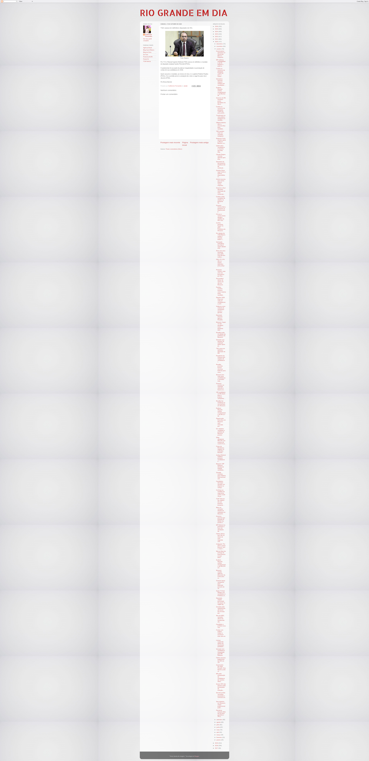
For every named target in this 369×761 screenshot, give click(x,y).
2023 (216, 34)
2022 (216, 36)
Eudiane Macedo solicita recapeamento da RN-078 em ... (221, 563)
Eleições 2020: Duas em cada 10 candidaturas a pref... (220, 301)
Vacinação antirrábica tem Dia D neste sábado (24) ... (221, 245)
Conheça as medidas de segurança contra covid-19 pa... (220, 493)
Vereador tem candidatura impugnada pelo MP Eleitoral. (220, 652)
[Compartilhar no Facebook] (198, 86)
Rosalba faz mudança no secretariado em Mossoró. (221, 403)
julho (218, 724)
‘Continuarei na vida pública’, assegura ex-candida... (221, 118)
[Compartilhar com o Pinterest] (200, 86)
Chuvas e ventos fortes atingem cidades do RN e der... (220, 217)
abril (217, 732)
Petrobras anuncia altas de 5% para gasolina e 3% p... (221, 713)
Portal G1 (146, 59)
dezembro (219, 44)
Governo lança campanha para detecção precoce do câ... (220, 584)
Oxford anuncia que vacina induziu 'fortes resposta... (220, 182)
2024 (216, 31)
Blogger (196, 756)
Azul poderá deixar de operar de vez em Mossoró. (220, 281)
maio (218, 730)
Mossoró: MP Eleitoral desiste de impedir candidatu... (220, 467)
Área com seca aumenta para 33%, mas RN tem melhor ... (220, 254)
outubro (219, 49)
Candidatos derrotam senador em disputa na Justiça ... (220, 484)
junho (218, 727)
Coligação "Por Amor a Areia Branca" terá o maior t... (220, 546)
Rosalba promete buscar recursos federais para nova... (221, 368)
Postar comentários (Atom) (174, 149)
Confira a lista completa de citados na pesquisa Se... (220, 200)
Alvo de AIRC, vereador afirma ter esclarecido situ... (220, 619)
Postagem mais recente (170, 142)
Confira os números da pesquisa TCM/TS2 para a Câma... (220, 72)
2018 (216, 745)
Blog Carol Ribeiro (148, 50)
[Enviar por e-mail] (193, 86)
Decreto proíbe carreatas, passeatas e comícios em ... (220, 696)
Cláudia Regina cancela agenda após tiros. (221, 157)
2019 (216, 743)
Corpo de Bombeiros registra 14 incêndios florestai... (220, 449)
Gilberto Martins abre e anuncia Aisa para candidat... (221, 126)
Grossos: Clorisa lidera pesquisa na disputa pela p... (221, 208)
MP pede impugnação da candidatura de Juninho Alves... (220, 677)
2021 (216, 39)
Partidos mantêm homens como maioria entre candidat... (221, 291)
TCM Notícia (147, 61)
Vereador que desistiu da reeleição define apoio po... (220, 343)
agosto (218, 722)
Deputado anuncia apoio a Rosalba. (219, 317)
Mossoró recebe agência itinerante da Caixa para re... (220, 574)
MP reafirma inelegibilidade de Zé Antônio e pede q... (220, 63)
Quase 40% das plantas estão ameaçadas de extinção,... (221, 687)
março (218, 735)
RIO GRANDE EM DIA (184, 12)
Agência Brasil (147, 47)
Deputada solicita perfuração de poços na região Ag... (220, 601)
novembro (219, 46)
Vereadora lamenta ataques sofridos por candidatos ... (221, 82)
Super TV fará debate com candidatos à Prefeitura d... (221, 593)
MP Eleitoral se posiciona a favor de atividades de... (220, 528)
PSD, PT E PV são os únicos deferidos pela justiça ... (220, 263)
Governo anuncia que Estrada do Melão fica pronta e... (220, 519)
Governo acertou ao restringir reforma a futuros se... (220, 386)
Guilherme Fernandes (148, 35)
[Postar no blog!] (194, 86)
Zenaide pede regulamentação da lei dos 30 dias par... (220, 610)
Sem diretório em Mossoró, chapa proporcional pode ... (221, 705)
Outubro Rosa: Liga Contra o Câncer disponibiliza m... (221, 173)
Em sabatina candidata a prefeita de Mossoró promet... (220, 432)
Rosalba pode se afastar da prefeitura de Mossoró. (221, 335)
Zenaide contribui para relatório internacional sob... (221, 476)
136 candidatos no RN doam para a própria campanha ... (221, 395)
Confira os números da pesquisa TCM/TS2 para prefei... (220, 110)
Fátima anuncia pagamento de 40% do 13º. (221, 660)
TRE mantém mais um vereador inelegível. (220, 134)
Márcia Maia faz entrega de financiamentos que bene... (221, 554)
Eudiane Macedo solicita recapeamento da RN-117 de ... (221, 412)
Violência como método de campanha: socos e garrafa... (220, 309)
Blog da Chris (147, 52)
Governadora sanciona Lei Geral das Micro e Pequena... (220, 54)
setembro (219, 719)
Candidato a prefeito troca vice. (221, 626)
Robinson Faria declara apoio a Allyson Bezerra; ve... (221, 141)
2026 (216, 26)
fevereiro (219, 737)
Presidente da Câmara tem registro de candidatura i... (220, 359)
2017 (216, 748)
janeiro (218, 740)
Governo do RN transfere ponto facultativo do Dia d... (221, 101)
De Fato (145, 54)
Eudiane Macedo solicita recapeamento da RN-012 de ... (221, 91)
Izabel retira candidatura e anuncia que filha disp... (220, 149)
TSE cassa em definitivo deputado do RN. (220, 351)
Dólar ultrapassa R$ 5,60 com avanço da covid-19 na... (221, 440)
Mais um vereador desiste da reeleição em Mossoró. (220, 511)
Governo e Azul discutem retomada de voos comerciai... (220, 191)
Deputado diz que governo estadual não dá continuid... (220, 165)
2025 (216, 29)
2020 (216, 41)
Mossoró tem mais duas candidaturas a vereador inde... (220, 378)
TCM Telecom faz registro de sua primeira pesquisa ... (220, 502)
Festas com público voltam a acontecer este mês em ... (220, 634)
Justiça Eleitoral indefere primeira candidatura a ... (221, 458)
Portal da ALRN (148, 57)
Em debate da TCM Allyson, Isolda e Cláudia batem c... (221, 236)
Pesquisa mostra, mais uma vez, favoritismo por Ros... (220, 273)
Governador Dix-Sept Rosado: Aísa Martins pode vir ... (221, 668)
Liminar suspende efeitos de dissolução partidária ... (220, 643)
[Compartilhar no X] (196, 86)
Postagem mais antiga (199, 142)
